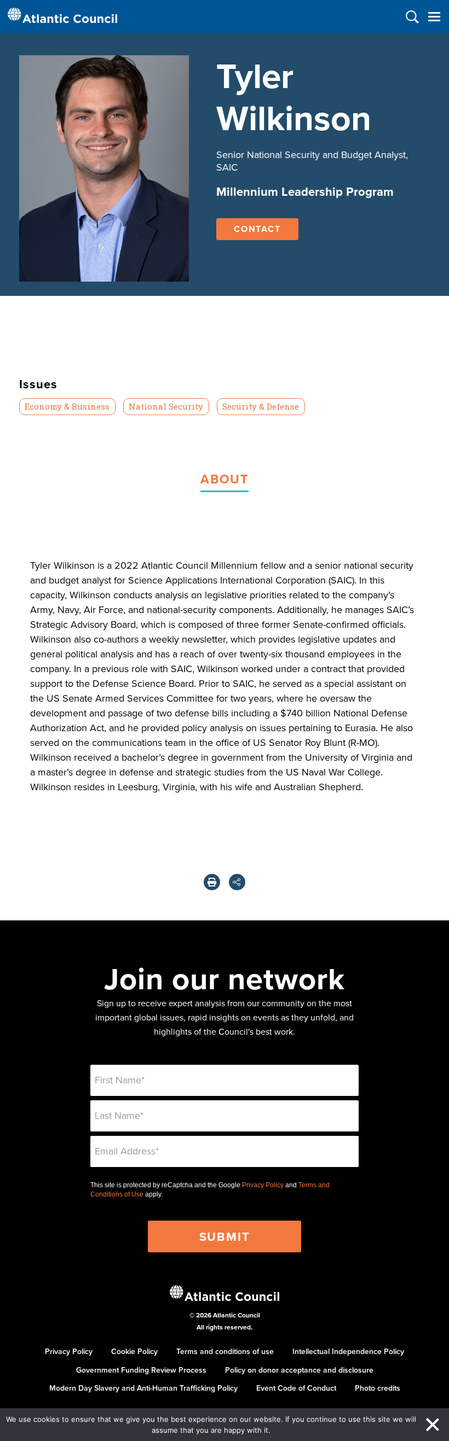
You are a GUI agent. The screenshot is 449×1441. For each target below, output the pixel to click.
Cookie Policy (134, 1351)
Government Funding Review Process (141, 1369)
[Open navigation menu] (434, 16)
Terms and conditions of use (225, 1351)
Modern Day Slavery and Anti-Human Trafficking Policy (143, 1387)
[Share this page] (237, 882)
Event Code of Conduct (296, 1387)
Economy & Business (67, 406)
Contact (257, 229)
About (224, 479)
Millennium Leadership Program (305, 191)
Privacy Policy (263, 1185)
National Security (166, 406)
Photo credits (377, 1387)
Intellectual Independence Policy (348, 1351)
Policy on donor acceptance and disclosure (299, 1369)
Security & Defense (260, 406)
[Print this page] (212, 882)
